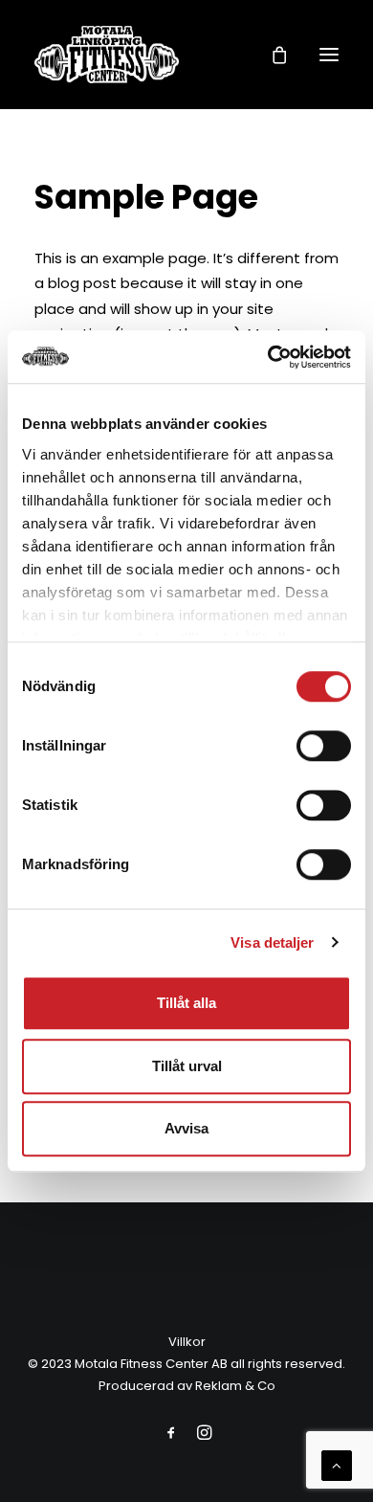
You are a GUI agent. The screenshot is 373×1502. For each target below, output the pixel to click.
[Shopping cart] (270, 54)
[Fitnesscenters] (106, 54)
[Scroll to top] (336, 1464)
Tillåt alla (186, 1003)
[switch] (323, 745)
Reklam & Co (235, 1386)
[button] (329, 54)
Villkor (187, 1342)
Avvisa (186, 1128)
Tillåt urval (187, 1066)
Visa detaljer (272, 942)
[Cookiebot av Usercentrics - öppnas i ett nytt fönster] (268, 357)
